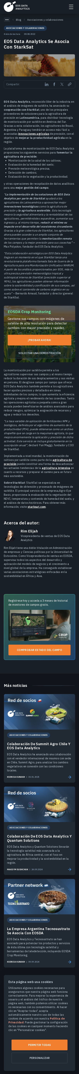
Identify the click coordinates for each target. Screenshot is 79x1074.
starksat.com (37, 507)
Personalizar (40, 1058)
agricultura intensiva (56, 468)
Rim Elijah (29, 531)
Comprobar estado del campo (39, 650)
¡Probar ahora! (39, 340)
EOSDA (17, 6)
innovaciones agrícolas (33, 134)
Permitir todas (39, 1045)
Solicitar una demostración (39, 353)
